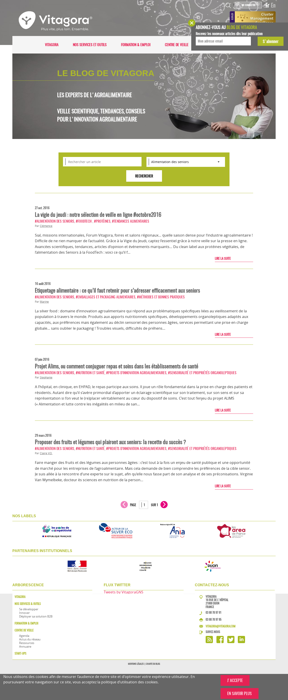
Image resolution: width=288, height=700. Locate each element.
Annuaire (25, 646)
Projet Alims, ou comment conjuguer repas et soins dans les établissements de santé (116, 366)
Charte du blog (153, 663)
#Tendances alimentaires (130, 221)
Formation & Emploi (136, 44)
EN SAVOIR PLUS (239, 693)
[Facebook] (220, 642)
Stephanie (46, 377)
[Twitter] (230, 642)
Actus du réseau (29, 639)
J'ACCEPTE (235, 680)
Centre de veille (177, 44)
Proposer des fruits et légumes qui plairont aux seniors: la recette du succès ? (110, 441)
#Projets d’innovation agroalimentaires (136, 372)
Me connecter (249, 5)
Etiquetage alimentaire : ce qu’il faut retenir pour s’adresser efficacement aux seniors (117, 290)
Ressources (26, 643)
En (273, 5)
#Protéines (102, 221)
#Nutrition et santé (90, 372)
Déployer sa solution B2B (35, 616)
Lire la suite (223, 258)
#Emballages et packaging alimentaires (105, 297)
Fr (267, 5)
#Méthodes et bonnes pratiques (161, 297)
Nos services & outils (28, 604)
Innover (24, 613)
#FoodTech (84, 221)
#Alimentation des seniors (54, 221)
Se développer (28, 609)
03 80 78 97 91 (213, 612)
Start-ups (20, 653)
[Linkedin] (241, 642)
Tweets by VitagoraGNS (123, 592)
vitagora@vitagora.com (221, 626)
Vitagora (51, 44)
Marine (44, 302)
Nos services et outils (90, 44)
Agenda (24, 636)
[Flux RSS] (209, 642)
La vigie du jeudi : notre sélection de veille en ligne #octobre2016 (98, 214)
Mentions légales (136, 663)
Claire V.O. (46, 453)
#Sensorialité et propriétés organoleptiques (202, 372)
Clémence (46, 226)
